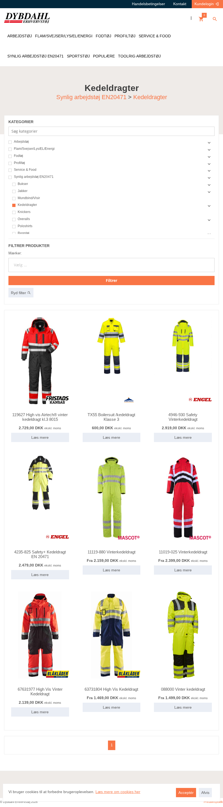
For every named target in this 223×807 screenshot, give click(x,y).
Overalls (24, 219)
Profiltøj (19, 163)
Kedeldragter (150, 96)
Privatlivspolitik (213, 801)
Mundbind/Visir (29, 198)
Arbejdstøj (21, 142)
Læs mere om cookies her (117, 792)
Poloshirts (25, 226)
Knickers (24, 212)
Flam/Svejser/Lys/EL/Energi (34, 149)
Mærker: (15, 253)
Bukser (23, 184)
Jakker (22, 191)
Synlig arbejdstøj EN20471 (91, 96)
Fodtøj (18, 156)
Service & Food (25, 170)
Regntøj (23, 233)
